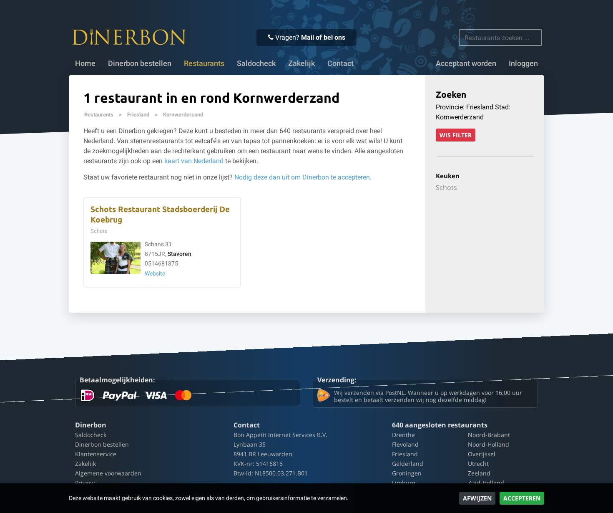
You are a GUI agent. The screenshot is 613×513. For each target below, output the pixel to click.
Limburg (403, 483)
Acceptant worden (466, 63)
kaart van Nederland (194, 161)
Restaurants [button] (204, 63)
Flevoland (405, 444)
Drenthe (403, 435)
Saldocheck (256, 63)
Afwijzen (477, 498)
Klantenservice (95, 454)
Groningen (407, 473)
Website (155, 273)
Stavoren (179, 254)
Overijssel (481, 454)
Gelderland (407, 464)
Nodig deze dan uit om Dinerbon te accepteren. (303, 177)
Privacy (85, 483)
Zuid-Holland (486, 483)
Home (85, 63)
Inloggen (523, 63)
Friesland (138, 114)
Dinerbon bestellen (139, 63)
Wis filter (456, 135)
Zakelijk (301, 63)
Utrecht (478, 464)
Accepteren (521, 498)
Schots (446, 187)
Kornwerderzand (183, 114)
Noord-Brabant (489, 435)
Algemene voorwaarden (108, 473)
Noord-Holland (488, 444)
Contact (340, 63)
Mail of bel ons (323, 37)
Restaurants (98, 114)
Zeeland (479, 473)
